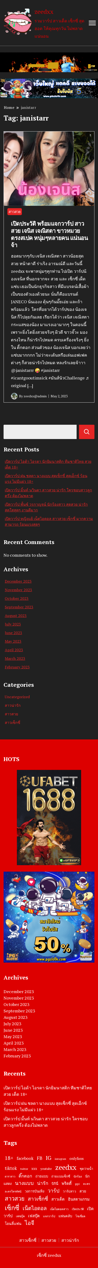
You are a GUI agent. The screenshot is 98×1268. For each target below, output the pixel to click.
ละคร (86, 1184)
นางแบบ (24, 1183)
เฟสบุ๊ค (34, 1215)
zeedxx (44, 11)
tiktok (11, 1168)
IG (48, 1158)
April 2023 (14, 649)
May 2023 (13, 641)
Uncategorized (17, 696)
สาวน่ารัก (13, 705)
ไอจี (29, 1223)
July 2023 (13, 624)
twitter (24, 1169)
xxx (34, 1168)
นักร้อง (78, 1176)
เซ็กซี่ (12, 1207)
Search (86, 432)
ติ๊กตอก (25, 1176)
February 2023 (17, 667)
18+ (9, 1157)
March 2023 (15, 658)
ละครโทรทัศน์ (13, 1191)
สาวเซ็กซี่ (12, 722)
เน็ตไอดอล (35, 1208)
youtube (46, 1169)
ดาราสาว (10, 1176)
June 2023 (13, 632)
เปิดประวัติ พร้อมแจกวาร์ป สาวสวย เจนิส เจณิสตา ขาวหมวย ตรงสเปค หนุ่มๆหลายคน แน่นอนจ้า (49, 234)
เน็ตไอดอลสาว (59, 1209)
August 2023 (16, 615)
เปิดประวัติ (78, 1209)
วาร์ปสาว (69, 1191)
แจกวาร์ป (49, 1216)
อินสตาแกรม (79, 1199)
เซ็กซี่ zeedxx (49, 1255)
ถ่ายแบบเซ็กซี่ (60, 1176)
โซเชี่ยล (80, 1216)
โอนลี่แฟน (13, 1223)
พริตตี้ (67, 1183)
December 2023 (18, 581)
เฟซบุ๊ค (20, 1216)
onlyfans (76, 1158)
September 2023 (19, 607)
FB (39, 1158)
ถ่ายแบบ (41, 1176)
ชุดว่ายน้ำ (86, 1169)
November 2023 (18, 589)
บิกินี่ (55, 1183)
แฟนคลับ (65, 1216)
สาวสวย (15, 211)
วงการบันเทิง (34, 1191)
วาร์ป (53, 1190)
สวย (82, 1191)
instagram (60, 1159)
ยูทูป (77, 1184)
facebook (25, 1158)
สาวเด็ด (58, 1199)
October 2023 (17, 598)
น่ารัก (42, 1183)
